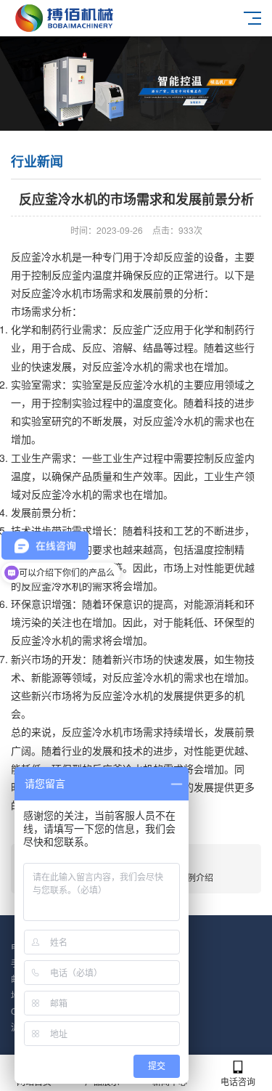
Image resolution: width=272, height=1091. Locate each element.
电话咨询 (238, 1081)
